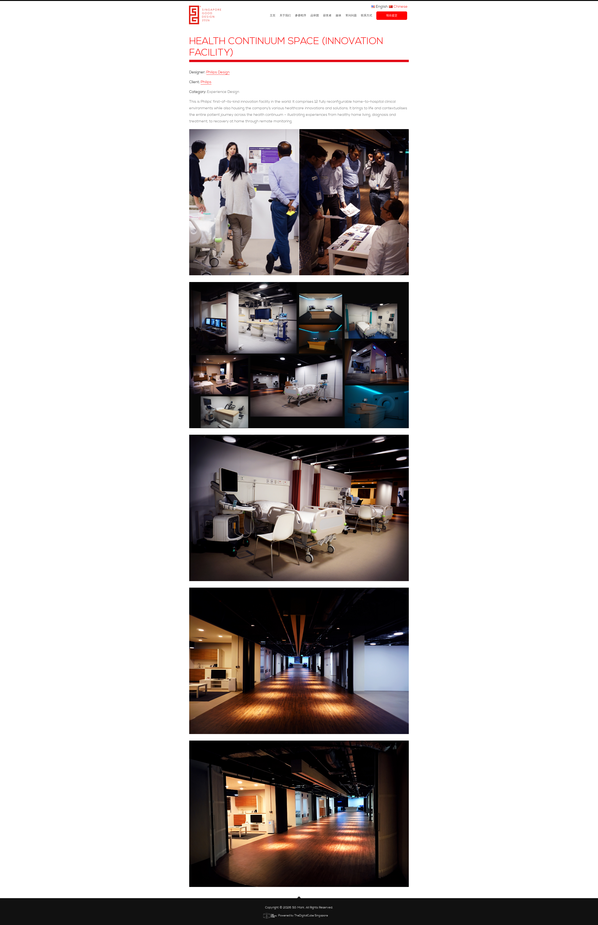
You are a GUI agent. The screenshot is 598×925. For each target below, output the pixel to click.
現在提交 (391, 15)
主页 (272, 15)
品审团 (314, 15)
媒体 (338, 15)
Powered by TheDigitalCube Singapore (303, 915)
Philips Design (218, 72)
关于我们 (285, 15)
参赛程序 (300, 15)
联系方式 (366, 15)
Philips (206, 82)
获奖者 (327, 15)
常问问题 (351, 15)
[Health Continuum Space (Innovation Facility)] (299, 202)
